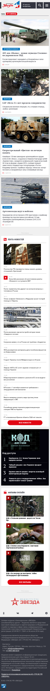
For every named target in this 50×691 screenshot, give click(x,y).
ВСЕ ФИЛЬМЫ (25, 582)
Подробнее (16, 670)
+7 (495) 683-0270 (12, 651)
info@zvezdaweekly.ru (16, 648)
